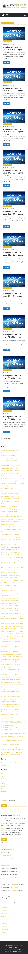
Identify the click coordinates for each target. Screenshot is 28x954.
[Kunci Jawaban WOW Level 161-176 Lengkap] (14, 116)
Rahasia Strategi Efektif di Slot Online (11, 654)
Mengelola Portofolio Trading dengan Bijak (12, 516)
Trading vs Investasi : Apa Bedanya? (10, 549)
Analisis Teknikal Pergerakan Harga (10, 501)
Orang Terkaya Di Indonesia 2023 (10, 460)
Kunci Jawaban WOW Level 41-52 (9, 608)
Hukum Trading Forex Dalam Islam (10, 470)
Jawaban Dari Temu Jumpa (8, 595)
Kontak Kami (4, 765)
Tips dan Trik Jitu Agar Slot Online (10, 669)
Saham (3, 778)
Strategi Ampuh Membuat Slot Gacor (10, 639)
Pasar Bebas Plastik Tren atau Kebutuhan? (12, 749)
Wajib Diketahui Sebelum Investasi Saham (12, 565)
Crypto (3, 776)
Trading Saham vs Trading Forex (9, 506)
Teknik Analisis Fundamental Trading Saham (12, 478)
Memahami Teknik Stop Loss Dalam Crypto (12, 557)
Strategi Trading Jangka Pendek (9, 504)
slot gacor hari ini (5, 865)
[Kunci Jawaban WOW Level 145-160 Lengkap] (14, 157)
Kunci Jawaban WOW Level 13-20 (9, 600)
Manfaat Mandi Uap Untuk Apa (9, 590)
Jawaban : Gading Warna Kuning (9, 593)
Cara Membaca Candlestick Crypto (10, 453)
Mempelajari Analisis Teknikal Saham (11, 554)
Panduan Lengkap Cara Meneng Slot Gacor (12, 636)
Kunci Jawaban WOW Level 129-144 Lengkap (13, 212)
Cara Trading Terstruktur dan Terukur (11, 514)
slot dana (3, 812)
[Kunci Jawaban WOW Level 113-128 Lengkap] (14, 239)
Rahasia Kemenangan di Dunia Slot (10, 704)
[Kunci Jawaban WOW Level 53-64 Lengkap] (14, 403)
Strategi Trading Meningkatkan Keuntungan (12, 475)
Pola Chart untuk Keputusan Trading (10, 498)
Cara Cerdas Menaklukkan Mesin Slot (11, 664)
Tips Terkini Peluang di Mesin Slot (10, 709)
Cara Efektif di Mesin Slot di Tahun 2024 (11, 649)
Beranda (3, 800)
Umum (3, 783)
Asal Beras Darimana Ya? (7, 588)
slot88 (2, 818)
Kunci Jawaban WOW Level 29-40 (9, 605)
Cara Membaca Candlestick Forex (10, 450)
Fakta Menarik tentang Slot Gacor (10, 714)
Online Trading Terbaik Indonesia (10, 552)
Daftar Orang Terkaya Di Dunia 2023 (10, 458)
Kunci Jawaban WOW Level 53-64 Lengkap (12, 417)
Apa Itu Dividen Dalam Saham (9, 577)
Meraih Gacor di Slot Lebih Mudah (10, 651)
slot (9, 868)
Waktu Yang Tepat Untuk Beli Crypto (10, 560)
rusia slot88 (15, 887)
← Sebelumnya (5, 438)
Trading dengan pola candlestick (9, 521)
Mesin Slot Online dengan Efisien (10, 646)
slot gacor (8, 843)
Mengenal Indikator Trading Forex (10, 481)
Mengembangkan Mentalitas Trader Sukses (12, 483)
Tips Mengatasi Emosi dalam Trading (11, 496)
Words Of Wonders (7, 41)
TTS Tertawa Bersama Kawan (8, 585)
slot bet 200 (4, 926)
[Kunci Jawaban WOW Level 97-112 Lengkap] (14, 280)
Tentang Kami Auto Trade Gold (9, 763)
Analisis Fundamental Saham (8, 544)
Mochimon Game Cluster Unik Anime (10, 754)
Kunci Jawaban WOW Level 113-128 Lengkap (13, 253)
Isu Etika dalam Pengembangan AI (10, 744)
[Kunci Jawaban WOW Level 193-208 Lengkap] (14, 33)
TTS (2, 788)
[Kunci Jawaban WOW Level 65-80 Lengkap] (14, 362)
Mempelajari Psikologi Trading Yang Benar (12, 537)
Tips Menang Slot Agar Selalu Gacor (10, 682)
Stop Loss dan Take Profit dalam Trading (11, 491)
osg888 (14, 878)
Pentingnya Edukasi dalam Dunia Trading (12, 529)
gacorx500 (4, 852)
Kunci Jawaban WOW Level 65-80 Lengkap (12, 376)
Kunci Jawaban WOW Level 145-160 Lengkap (13, 171)
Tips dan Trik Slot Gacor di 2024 (9, 644)
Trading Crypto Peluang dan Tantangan (11, 486)
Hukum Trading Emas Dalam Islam (10, 468)
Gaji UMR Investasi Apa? (7, 583)
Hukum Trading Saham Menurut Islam (11, 463)
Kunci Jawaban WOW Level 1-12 (9, 598)
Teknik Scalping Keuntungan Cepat (10, 532)
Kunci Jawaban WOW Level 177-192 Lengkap (13, 89)
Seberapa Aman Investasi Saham (9, 570)
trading (3, 786)
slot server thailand (6, 855)
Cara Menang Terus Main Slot (9, 662)
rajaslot (3, 809)
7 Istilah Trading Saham (7, 542)
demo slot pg (4, 929)
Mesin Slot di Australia (7, 725)
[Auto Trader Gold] (3, 15)
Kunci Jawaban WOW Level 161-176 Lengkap (13, 130)
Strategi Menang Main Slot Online (10, 667)
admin (12, 44)
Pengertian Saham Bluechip (8, 562)
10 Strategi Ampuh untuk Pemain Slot (11, 699)
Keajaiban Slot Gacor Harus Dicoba (10, 706)
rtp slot (5, 858)
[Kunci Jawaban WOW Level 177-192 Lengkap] (14, 75)
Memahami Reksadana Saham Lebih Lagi (12, 580)
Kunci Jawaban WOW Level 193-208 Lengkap (13, 48)
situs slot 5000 (5, 916)
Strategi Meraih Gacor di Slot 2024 (10, 701)
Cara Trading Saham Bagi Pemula (10, 534)
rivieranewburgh (14, 846)
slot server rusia (17, 815)
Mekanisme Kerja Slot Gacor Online (10, 659)
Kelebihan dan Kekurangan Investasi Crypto (12, 567)
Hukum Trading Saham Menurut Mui (10, 465)
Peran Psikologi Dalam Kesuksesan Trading (12, 526)
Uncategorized (5, 793)
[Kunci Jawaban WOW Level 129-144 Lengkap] (14, 198)
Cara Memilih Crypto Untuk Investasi (10, 575)
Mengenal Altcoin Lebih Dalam (9, 572)
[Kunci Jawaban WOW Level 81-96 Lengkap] (14, 321)
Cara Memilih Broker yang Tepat (9, 509)
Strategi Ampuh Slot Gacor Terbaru (10, 691)
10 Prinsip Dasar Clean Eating (9, 747)
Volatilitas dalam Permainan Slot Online (11, 752)
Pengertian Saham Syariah (8, 455)
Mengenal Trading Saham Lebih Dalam (11, 547)
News (2, 781)
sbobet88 (8, 849)
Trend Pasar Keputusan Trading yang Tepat (12, 519)
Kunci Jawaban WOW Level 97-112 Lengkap (12, 294)
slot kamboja (4, 862)
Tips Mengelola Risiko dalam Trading (10, 488)
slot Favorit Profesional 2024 (8, 694)
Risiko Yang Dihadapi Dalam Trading (10, 539)
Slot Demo (9, 902)
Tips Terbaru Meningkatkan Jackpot (10, 696)
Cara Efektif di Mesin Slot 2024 (9, 672)
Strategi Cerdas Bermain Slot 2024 (10, 689)
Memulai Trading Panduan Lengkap (10, 473)
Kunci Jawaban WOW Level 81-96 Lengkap (12, 335)
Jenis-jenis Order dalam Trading (9, 493)
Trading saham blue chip (7, 524)
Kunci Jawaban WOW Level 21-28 (9, 603)
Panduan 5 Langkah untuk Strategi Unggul (12, 656)
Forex (2, 773)
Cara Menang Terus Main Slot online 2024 (12, 641)
